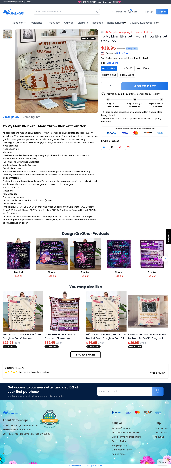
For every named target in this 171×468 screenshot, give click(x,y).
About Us (159, 436)
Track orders (161, 428)
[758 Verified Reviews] (49, 429)
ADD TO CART (145, 86)
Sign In (162, 11)
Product (53, 22)
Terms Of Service (121, 428)
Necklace (97, 22)
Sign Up (149, 11)
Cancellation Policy (122, 449)
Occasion (17, 22)
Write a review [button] (157, 372)
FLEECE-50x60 (125, 68)
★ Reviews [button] (168, 236)
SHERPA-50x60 (109, 75)
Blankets (83, 22)
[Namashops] (13, 11)
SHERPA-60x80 (127, 75)
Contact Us (161, 432)
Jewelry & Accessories (143, 22)
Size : (109, 62)
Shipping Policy (119, 445)
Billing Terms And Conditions (126, 436)
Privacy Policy (119, 441)
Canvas (68, 22)
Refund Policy (119, 454)
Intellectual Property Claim (126, 432)
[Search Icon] (97, 11)
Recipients (36, 22)
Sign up (158, 391)
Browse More (85, 354)
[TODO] (104, 147)
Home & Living (115, 22)
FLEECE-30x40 (109, 68)
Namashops (76, 466)
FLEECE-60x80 (142, 68)
